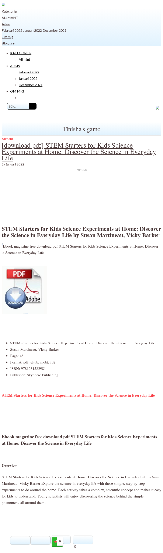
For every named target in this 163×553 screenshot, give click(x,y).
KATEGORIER (20, 53)
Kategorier (10, 11)
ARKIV (15, 66)
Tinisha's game (81, 128)
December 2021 (54, 30)
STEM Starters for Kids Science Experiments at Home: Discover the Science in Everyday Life (78, 395)
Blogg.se (8, 43)
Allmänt (10, 18)
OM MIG (17, 91)
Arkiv (6, 24)
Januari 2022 (32, 30)
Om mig (7, 37)
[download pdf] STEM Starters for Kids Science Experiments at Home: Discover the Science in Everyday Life (79, 151)
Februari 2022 (12, 30)
